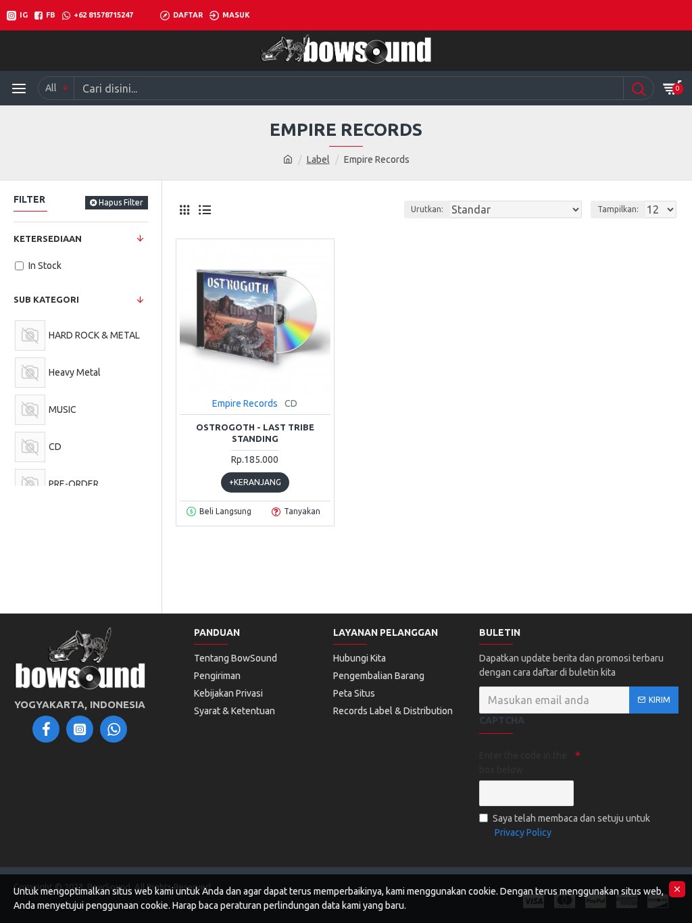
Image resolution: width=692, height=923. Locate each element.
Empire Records (245, 403)
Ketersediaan (48, 238)
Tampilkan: (618, 209)
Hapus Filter (121, 202)
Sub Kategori (46, 299)
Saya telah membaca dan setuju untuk (571, 825)
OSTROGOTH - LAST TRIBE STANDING (255, 432)
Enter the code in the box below (523, 762)
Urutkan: (427, 209)
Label (318, 159)
